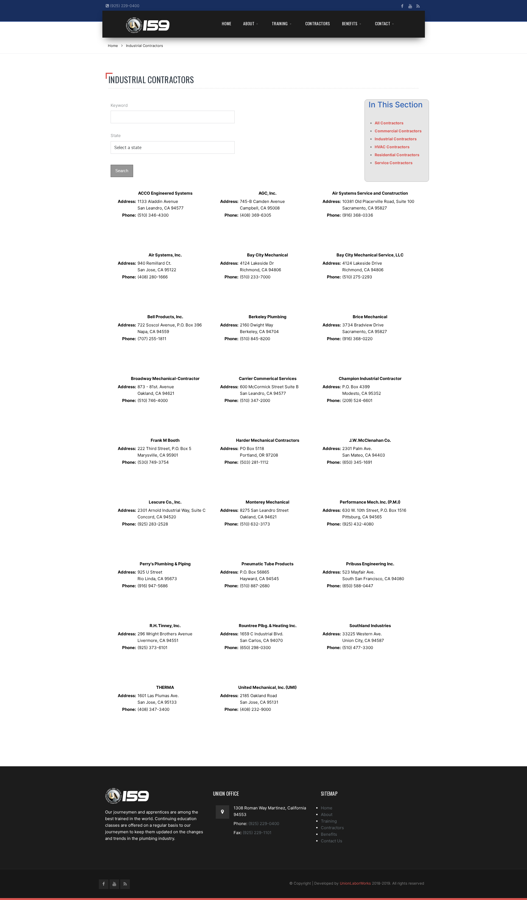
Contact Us (331, 840)
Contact (382, 23)
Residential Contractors (397, 154)
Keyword (119, 105)
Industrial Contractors (144, 45)
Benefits (349, 23)
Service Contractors (394, 162)
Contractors (317, 23)
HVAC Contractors (392, 146)
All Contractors (389, 123)
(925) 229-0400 (124, 5)
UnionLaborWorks (355, 883)
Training (280, 23)
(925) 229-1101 (256, 832)
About (248, 23)
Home (226, 23)
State (116, 135)
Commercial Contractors (398, 130)
